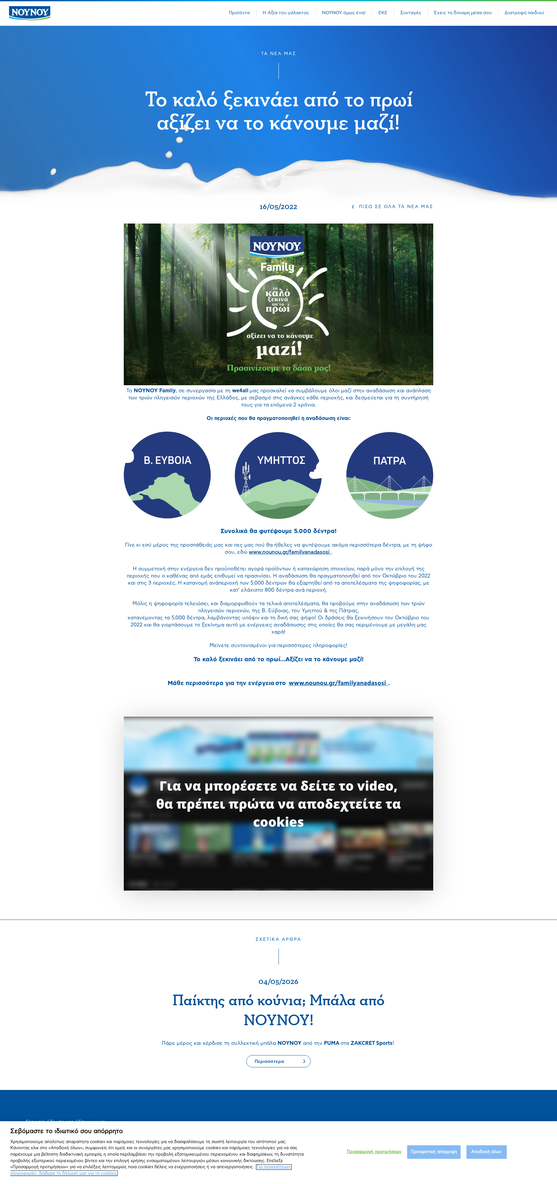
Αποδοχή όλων (486, 1152)
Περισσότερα (269, 1061)
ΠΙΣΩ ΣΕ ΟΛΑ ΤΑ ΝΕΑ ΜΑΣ (396, 207)
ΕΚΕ (382, 13)
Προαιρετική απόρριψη (434, 1152)
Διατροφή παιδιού (524, 13)
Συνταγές (410, 13)
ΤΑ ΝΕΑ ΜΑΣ (278, 54)
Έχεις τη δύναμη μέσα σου (463, 13)
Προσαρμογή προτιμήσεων (374, 1152)
